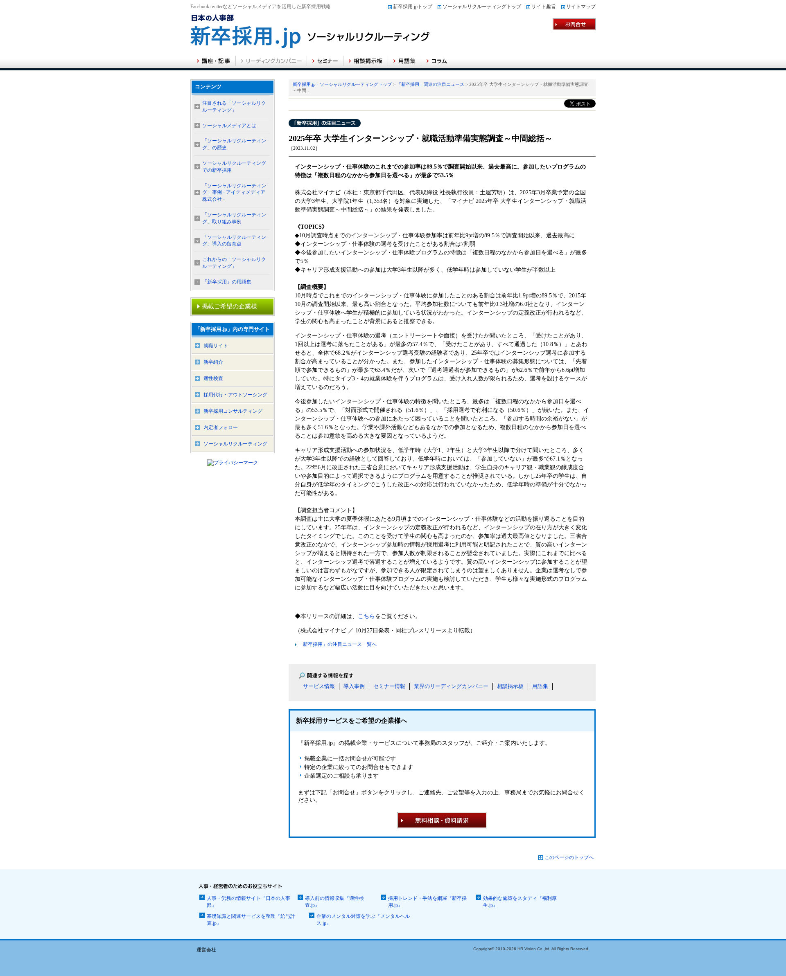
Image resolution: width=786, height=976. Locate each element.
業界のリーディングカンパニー (451, 686)
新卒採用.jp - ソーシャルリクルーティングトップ (342, 84)
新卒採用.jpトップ (412, 6)
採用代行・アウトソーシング (235, 395)
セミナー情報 (389, 686)
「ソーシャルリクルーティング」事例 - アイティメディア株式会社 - (234, 192)
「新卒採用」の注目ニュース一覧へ (337, 644)
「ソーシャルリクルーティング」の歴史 (234, 144)
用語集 (540, 686)
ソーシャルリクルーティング (235, 444)
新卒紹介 (213, 362)
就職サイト (215, 346)
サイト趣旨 (543, 6)
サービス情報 (319, 686)
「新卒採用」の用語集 (226, 282)
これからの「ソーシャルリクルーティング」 (234, 262)
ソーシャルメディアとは (229, 125)
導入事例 (354, 686)
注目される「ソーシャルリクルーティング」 (234, 106)
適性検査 (213, 378)
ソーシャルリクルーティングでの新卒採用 (234, 166)
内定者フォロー (220, 427)
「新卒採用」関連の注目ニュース (430, 84)
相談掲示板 (510, 686)
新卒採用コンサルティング (232, 411)
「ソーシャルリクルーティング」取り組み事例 (234, 218)
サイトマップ (581, 6)
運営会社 (206, 950)
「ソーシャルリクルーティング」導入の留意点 (234, 240)
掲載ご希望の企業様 (229, 306)
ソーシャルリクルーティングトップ (482, 6)
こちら (366, 616)
